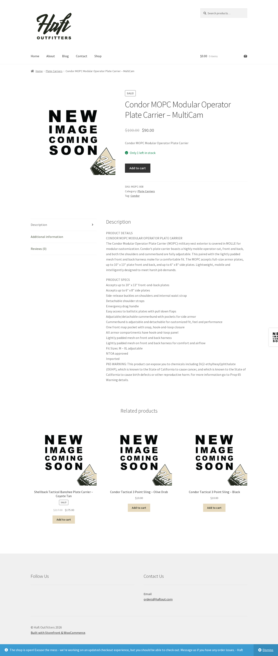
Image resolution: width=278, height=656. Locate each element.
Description (39, 225)
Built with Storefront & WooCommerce (58, 633)
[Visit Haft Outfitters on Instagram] (52, 594)
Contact (81, 56)
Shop (98, 56)
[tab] (64, 225)
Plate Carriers (54, 71)
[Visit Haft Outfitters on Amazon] (34, 594)
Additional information (47, 237)
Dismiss (268, 650)
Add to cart (137, 168)
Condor (135, 196)
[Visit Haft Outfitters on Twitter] (70, 594)
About (50, 56)
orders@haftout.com (158, 599)
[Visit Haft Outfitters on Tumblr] (79, 594)
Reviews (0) (38, 249)
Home (35, 56)
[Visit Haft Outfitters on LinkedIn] (61, 594)
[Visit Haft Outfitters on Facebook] (43, 594)
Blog (65, 56)
